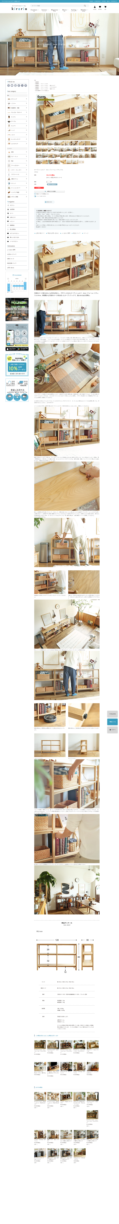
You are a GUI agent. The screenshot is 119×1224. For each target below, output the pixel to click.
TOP (35, 80)
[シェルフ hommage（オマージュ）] (79, 1070)
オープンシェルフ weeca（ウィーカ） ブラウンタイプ (40, 1051)
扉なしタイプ (52, 85)
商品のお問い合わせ (53, 233)
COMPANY (97, 1)
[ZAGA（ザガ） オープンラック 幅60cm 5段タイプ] (80, 1138)
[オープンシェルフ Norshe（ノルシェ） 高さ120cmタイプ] (53, 1100)
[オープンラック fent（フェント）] (66, 1070)
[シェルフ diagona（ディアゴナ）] (66, 1100)
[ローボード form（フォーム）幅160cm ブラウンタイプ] (53, 1070)
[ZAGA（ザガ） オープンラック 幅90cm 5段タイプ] (92, 1138)
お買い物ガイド (40, 233)
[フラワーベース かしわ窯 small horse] (93, 1070)
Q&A (108, 1)
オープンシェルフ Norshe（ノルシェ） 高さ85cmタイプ (40, 1103)
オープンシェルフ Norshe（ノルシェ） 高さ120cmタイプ (53, 1103)
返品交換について (11, 263)
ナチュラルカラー (53, 87)
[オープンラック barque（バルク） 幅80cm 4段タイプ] (66, 1138)
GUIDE (104, 1)
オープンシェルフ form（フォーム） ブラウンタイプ (66, 1051)
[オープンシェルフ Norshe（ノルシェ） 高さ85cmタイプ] (40, 1100)
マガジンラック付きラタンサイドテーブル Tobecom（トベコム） (79, 1103)
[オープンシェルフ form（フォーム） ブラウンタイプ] (66, 1048)
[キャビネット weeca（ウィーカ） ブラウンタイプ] (79, 1048)
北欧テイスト (52, 88)
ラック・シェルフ (44, 83)
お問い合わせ (10, 267)
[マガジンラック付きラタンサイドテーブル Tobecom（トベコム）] (79, 1100)
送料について (10, 258)
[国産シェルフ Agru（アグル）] (53, 1138)
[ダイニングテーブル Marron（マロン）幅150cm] (40, 1070)
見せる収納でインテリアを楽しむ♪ (42, 90)
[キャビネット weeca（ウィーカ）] (93, 1048)
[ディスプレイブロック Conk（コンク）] (40, 1156)
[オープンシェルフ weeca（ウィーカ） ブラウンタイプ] (40, 1048)
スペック (86, 233)
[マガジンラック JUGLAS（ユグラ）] (80, 1156)
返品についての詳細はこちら (42, 193)
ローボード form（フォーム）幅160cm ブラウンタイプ (53, 1073)
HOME (91, 1)
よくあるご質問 (66, 233)
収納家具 (37, 82)
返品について (76, 233)
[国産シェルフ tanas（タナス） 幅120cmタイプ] (66, 1156)
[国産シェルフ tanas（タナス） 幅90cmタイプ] (53, 1156)
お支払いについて (11, 254)
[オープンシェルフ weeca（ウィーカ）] (53, 1048)
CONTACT (114, 1)
